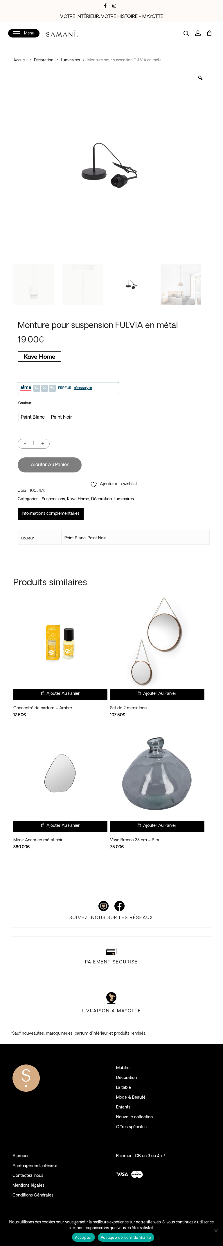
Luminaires (70, 60)
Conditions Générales (32, 1195)
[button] (23, 33)
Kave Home (78, 499)
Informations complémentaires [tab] (51, 514)
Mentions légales (28, 1185)
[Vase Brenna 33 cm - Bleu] (157, 773)
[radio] (33, 417)
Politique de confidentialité (126, 1237)
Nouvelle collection (134, 1117)
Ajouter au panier (50, 465)
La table (123, 1088)
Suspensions (53, 499)
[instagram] (114, 6)
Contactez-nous (27, 1176)
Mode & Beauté (130, 1097)
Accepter (83, 1237)
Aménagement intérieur (34, 1166)
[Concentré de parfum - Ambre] (60, 642)
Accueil (19, 60)
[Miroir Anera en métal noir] (60, 773)
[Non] (216, 1231)
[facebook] (105, 6)
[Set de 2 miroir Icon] (157, 642)
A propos (20, 1156)
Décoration (43, 60)
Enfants (123, 1107)
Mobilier (123, 1068)
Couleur (24, 403)
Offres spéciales (131, 1127)
